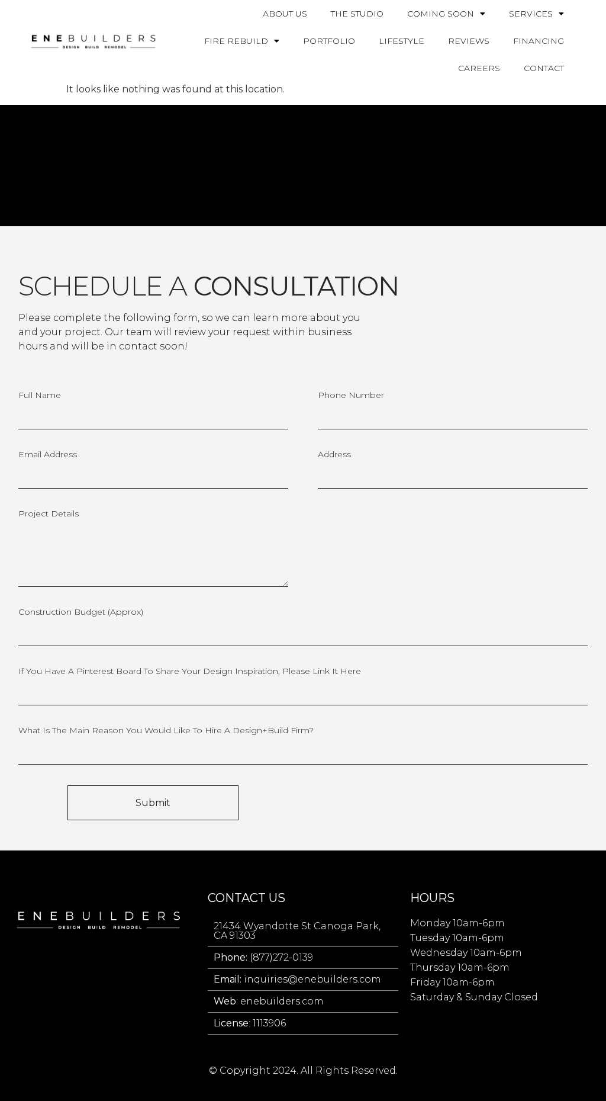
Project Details (48, 514)
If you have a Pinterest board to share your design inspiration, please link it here (189, 671)
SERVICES (531, 13)
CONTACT (544, 68)
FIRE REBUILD (236, 41)
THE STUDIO (357, 13)
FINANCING (538, 41)
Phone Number (351, 395)
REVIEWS (468, 41)
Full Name (39, 395)
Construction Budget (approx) (80, 612)
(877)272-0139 (263, 957)
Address (334, 455)
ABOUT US (285, 13)
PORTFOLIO (329, 41)
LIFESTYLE (401, 41)
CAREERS (479, 68)
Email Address (47, 455)
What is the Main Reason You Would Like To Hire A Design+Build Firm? (166, 731)
